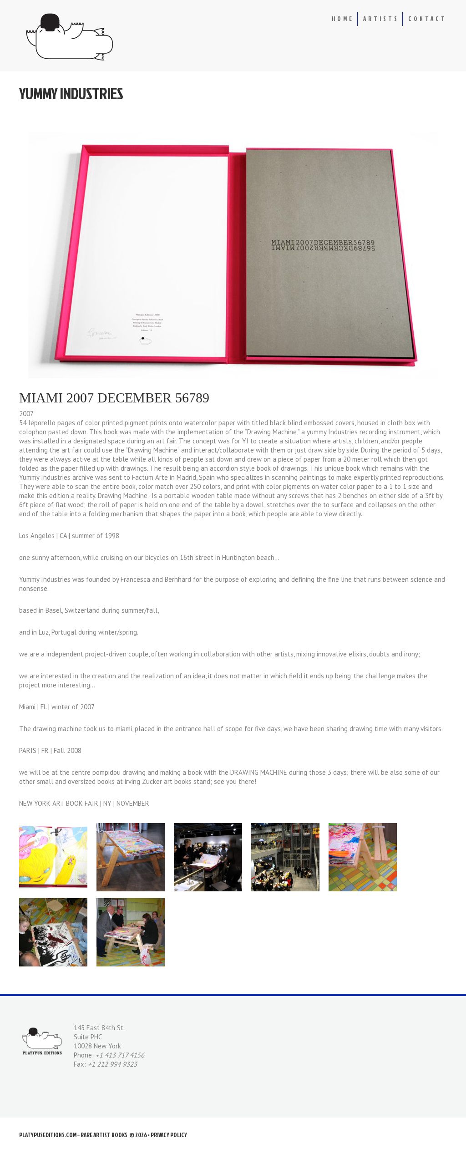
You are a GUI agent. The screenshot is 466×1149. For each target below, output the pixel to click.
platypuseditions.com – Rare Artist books (73, 1135)
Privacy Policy (169, 1135)
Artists (381, 18)
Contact (427, 18)
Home (343, 18)
